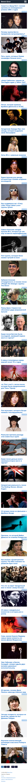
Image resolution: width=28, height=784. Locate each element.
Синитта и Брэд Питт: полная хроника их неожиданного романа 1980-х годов (13, 8)
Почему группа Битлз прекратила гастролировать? (13, 33)
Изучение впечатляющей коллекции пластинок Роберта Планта (13, 742)
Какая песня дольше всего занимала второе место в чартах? (11, 461)
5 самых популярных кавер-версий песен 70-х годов (12, 361)
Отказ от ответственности (7, 779)
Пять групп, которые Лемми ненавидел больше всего (12, 57)
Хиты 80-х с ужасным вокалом (13, 155)
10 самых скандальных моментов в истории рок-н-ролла (12, 612)
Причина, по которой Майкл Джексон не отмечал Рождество (14, 536)
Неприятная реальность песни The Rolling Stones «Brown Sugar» (13, 487)
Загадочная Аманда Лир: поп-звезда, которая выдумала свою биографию (13, 131)
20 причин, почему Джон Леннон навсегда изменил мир (13, 691)
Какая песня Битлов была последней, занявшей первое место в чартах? (13, 336)
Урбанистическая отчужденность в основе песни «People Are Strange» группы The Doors (14, 283)
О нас (2, 776)
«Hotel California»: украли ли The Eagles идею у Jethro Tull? (13, 81)
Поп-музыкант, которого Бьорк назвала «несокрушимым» (13, 411)
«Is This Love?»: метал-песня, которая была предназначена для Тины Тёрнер (13, 386)
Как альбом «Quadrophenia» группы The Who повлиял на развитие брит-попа (13, 561)
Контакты (3, 781)
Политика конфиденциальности (8, 777)
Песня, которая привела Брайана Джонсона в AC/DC (12, 105)
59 (13, 766)
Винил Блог (6, 1)
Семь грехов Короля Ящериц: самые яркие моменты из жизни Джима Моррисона (13, 638)
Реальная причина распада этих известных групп (12, 436)
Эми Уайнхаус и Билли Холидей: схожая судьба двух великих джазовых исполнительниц (13, 665)
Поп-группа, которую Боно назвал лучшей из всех (12, 257)
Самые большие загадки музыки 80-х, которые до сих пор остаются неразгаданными (14, 231)
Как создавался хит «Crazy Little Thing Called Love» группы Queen (12, 205)
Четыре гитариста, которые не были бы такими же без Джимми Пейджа (13, 716)
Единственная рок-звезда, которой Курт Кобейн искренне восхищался (13, 179)
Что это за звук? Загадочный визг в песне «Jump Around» (13, 587)
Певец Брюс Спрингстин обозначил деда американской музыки (13, 310)
